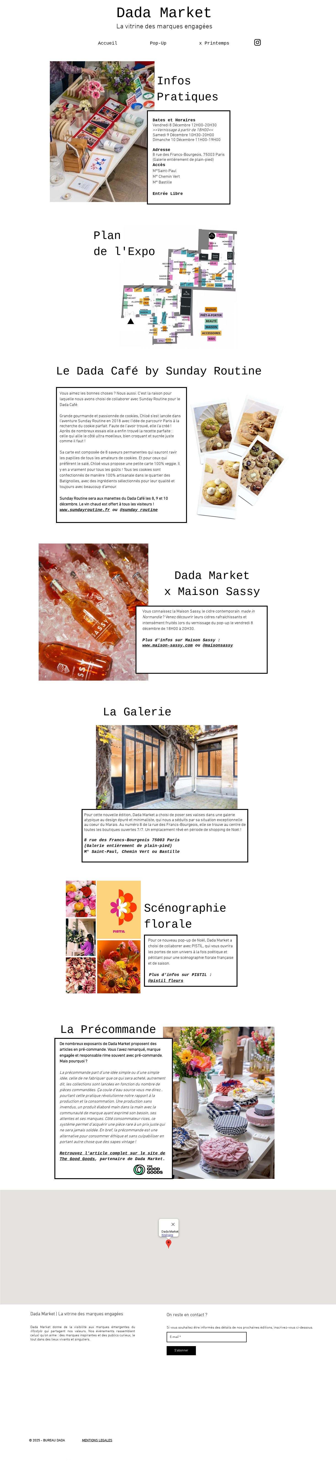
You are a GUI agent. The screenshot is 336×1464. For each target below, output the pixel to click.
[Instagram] (257, 42)
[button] (145, 43)
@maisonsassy (218, 645)
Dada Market (164, 13)
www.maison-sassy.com (167, 645)
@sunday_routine (139, 510)
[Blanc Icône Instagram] (66, 1459)
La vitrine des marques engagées (164, 26)
